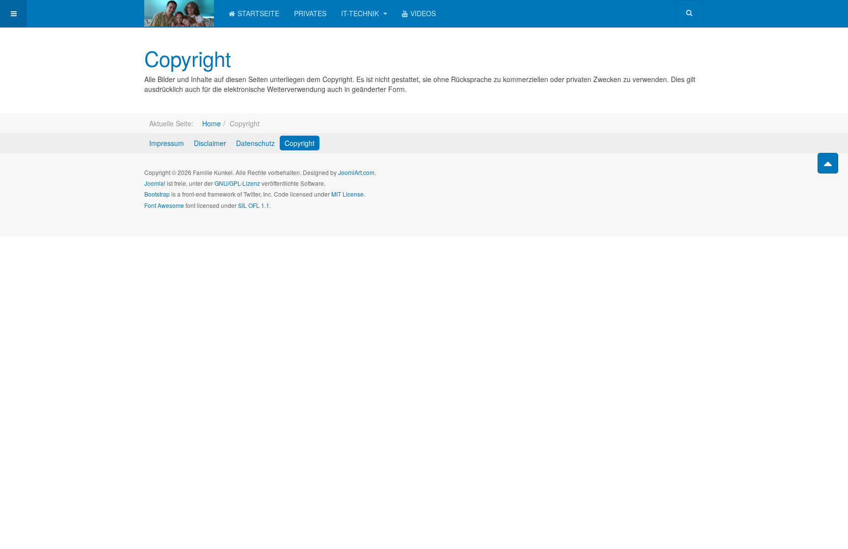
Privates (310, 13)
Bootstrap (157, 194)
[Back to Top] (828, 163)
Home (211, 123)
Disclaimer (210, 143)
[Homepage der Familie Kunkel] (179, 13)
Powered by (659, 180)
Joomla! (154, 183)
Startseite (258, 13)
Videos (423, 13)
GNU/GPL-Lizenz (237, 183)
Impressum (166, 143)
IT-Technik (361, 13)
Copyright (187, 58)
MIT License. (348, 194)
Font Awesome (164, 205)
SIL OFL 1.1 (253, 205)
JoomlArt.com (356, 172)
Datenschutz (255, 143)
